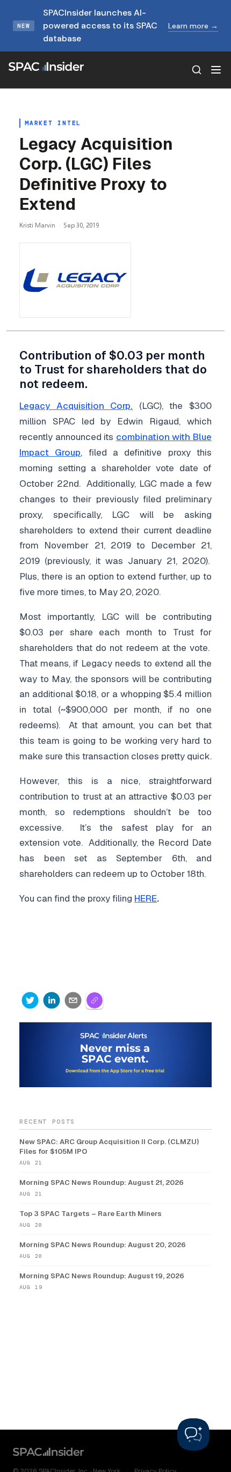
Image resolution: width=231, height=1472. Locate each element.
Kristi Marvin (37, 225)
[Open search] (196, 69)
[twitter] (30, 1000)
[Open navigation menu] (216, 69)
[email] (73, 1000)
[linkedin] (51, 1000)
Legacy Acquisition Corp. (76, 406)
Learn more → (193, 26)
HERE (145, 898)
